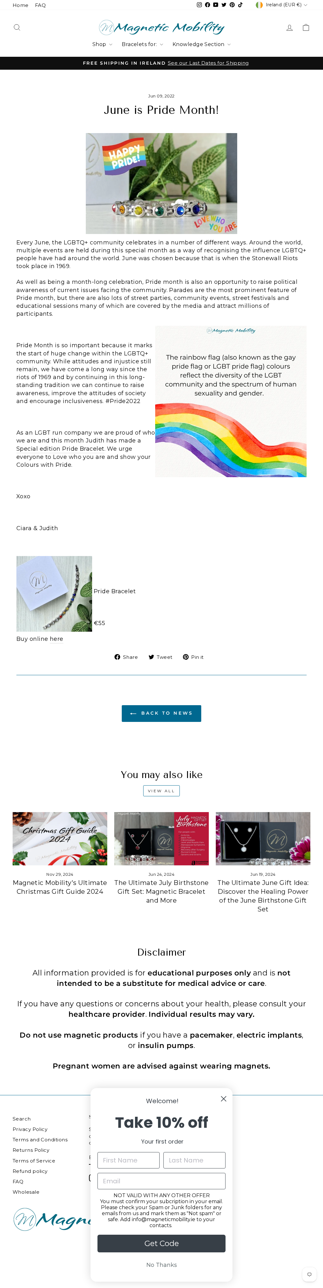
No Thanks (161, 1265)
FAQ (40, 5)
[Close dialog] (224, 1099)
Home (21, 5)
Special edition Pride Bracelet (60, 448)
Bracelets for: (140, 44)
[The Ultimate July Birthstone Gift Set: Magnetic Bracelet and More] (161, 838)
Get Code (161, 1243)
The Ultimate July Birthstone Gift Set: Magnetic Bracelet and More (161, 891)
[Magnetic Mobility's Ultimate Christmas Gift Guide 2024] (60, 838)
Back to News (166, 713)
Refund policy (30, 1171)
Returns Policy (31, 1150)
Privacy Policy (30, 1129)
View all (161, 790)
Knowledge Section (199, 44)
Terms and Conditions (40, 1140)
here (56, 638)
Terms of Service (34, 1161)
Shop (100, 44)
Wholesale (26, 1192)
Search (22, 1119)
